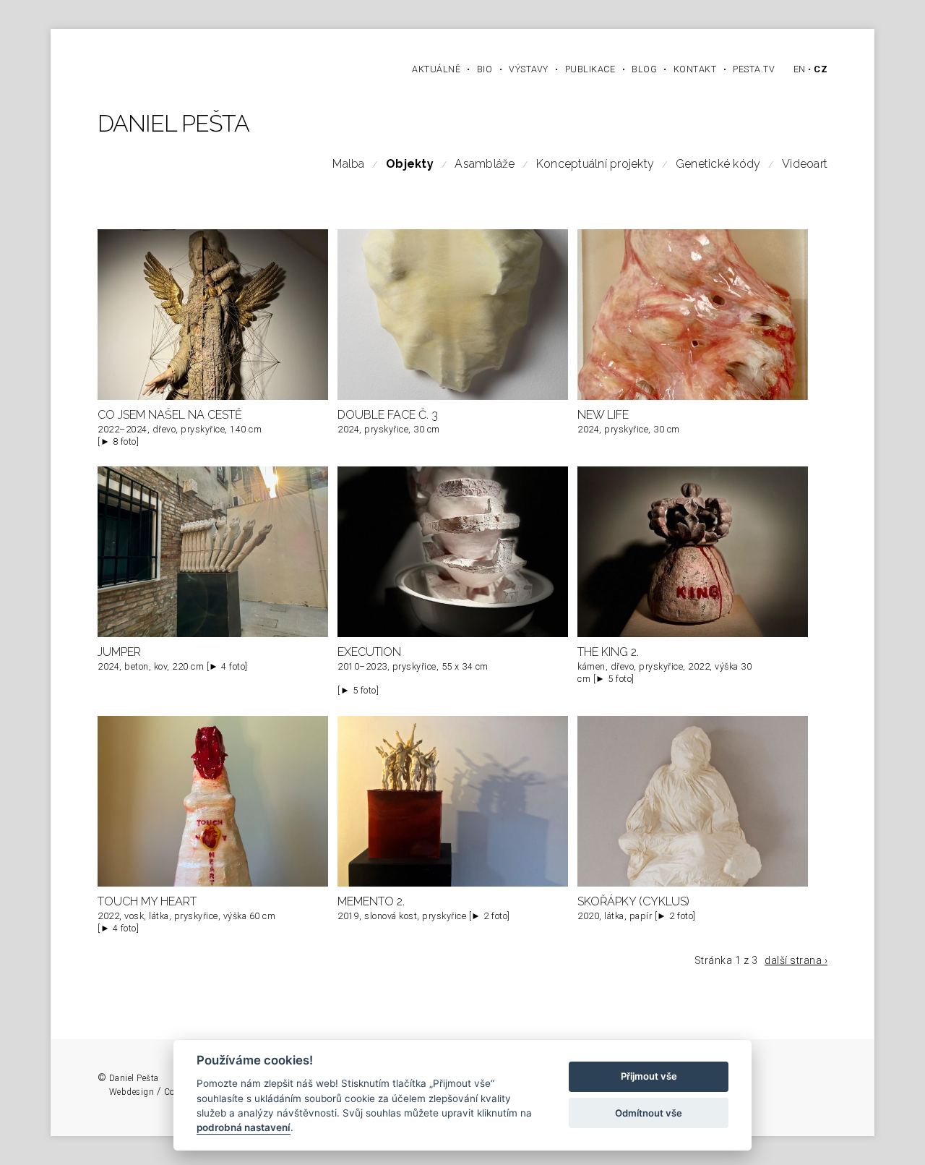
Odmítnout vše (648, 1113)
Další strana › (796, 960)
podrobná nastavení (244, 1128)
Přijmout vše (649, 1077)
